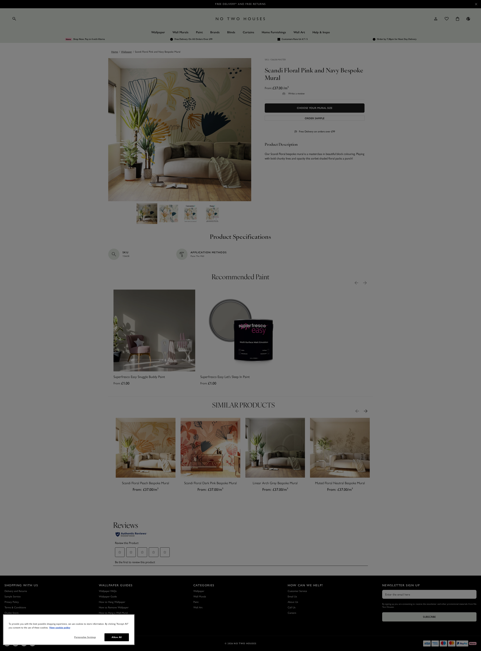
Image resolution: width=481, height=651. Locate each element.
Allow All (117, 637)
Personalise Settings (85, 637)
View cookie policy (59, 627)
